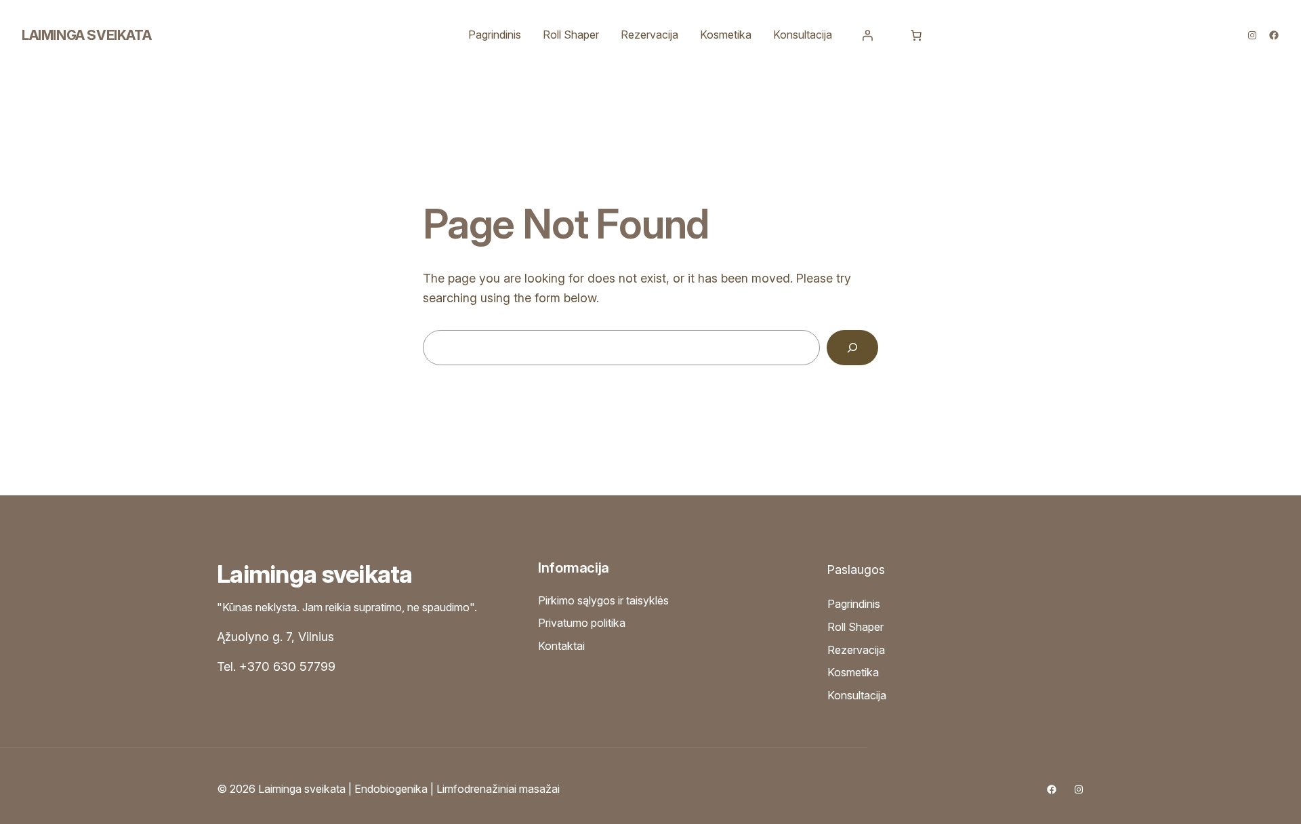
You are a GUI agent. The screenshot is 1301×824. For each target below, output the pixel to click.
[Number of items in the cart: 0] (916, 35)
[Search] (852, 347)
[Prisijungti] (867, 35)
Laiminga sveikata (86, 35)
